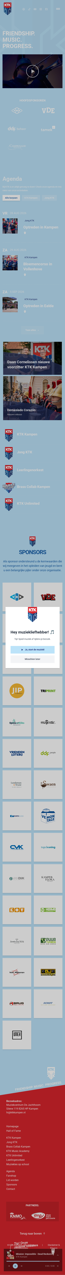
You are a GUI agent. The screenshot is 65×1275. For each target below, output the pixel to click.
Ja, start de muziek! (34, 649)
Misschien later (32, 659)
